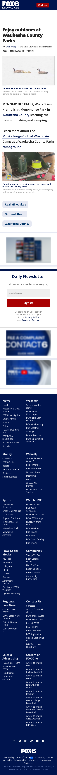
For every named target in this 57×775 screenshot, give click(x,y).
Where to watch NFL (34, 664)
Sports (6, 500)
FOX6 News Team (35, 619)
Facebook (7, 562)
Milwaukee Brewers (7, 506)
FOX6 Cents (8, 462)
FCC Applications (34, 634)
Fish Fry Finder (33, 565)
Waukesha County (15, 115)
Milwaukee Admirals (7, 533)
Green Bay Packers (11, 510)
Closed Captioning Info (35, 639)
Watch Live (42, 5)
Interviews (31, 475)
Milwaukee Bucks (10, 528)
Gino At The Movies (32, 484)
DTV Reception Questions (33, 645)
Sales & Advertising (10, 656)
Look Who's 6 (33, 464)
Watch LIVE (34, 500)
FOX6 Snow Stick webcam (34, 440)
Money (7, 454)
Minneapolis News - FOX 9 (11, 617)
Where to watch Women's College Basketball (34, 709)
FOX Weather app (34, 424)
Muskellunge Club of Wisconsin (25, 136)
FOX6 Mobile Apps (35, 615)
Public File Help (33, 630)
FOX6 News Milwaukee (28, 46)
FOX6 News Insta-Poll (11, 431)
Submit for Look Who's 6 (34, 460)
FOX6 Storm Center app (32, 413)
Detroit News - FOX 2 (9, 623)
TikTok (5, 569)
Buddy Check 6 (33, 568)
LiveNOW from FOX (33, 523)
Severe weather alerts (33, 406)
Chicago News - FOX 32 (10, 611)
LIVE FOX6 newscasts (31, 509)
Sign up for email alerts (34, 611)
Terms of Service (30, 320)
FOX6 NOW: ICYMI (35, 514)
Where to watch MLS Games (34, 723)
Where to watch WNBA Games (34, 717)
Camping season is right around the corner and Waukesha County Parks (26, 185)
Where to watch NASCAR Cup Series (34, 685)
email (43, 741)
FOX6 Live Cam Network (33, 419)
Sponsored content (7, 678)
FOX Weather (32, 427)
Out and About (15, 214)
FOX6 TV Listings (34, 518)
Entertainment (9, 418)
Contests (30, 605)
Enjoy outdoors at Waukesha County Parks (24, 88)
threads (31, 741)
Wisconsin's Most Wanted (11, 410)
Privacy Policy (32, 317)
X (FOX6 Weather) (11, 593)
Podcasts (7, 422)
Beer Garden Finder (32, 560)
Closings (30, 431)
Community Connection (32, 577)
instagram (25, 741)
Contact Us (33, 601)
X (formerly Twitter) (7, 582)
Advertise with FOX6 (9, 668)
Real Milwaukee (45, 46)
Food (28, 479)
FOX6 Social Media (10, 552)
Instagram (7, 566)
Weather (32, 400)
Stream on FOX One (33, 656)
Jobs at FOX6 (32, 623)
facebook (14, 741)
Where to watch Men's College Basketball (34, 700)
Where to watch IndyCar (34, 692)
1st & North (8, 514)
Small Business (9, 476)
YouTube (6, 558)
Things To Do (33, 555)
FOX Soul (30, 535)
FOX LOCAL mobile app (8, 437)
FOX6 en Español (10, 442)
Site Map (6, 446)
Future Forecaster (35, 435)
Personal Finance (10, 469)
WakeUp (32, 454)
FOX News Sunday (35, 539)
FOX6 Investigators (11, 415)
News (6, 400)
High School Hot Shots (10, 523)
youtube (37, 741)
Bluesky (6, 577)
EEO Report (32, 626)
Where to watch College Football (34, 670)
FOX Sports (31, 531)
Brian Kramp (11, 46)
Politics (5, 426)
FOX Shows (31, 542)
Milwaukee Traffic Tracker (35, 491)
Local (5, 405)
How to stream (33, 504)
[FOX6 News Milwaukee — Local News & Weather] (11, 5)
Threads (6, 573)
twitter (19, 741)
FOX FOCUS (8, 672)
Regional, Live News (9, 603)
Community (34, 551)
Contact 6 (7, 458)
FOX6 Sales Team (11, 662)
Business (6, 473)
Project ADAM (33, 572)
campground (12, 147)
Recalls (5, 465)
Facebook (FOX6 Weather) (10, 588)
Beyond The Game (11, 518)
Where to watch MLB (34, 677)
